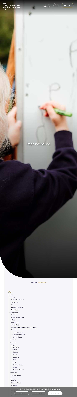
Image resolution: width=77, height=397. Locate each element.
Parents (12, 378)
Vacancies (14, 330)
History (15, 354)
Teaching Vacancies (18, 332)
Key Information (14, 312)
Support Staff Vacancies (19, 334)
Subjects (13, 345)
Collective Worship (16, 375)
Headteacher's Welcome (17, 299)
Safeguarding (14, 325)
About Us (12, 297)
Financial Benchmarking (17, 317)
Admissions (14, 340)
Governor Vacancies (18, 337)
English (15, 349)
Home (11, 295)
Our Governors (15, 302)
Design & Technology (18, 369)
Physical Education (18, 364)
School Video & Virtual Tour (18, 307)
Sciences (15, 367)
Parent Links (67, 5)
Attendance (14, 380)
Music (14, 362)
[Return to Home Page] (12, 6)
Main (56, 5)
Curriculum (13, 343)
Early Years (14, 372)
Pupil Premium (15, 322)
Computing (16, 357)
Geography (15, 352)
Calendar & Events (16, 382)
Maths (14, 359)
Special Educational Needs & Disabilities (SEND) (23, 327)
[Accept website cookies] (55, 393)
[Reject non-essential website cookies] (38, 393)
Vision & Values (15, 309)
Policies (13, 314)
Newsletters (14, 385)
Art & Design (16, 347)
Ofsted (13, 320)
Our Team (13, 304)
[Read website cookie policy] (21, 393)
